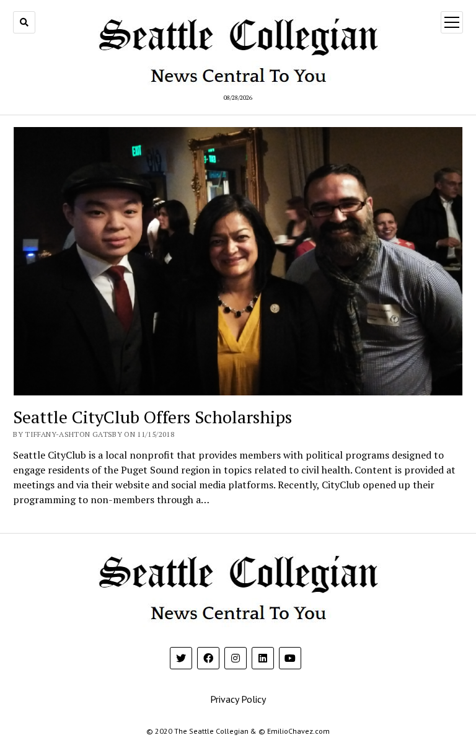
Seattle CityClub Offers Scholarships (152, 416)
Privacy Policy (238, 699)
